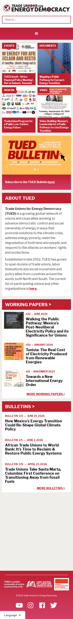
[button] (36, 34)
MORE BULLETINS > (51, 488)
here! (51, 182)
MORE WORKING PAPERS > (46, 394)
